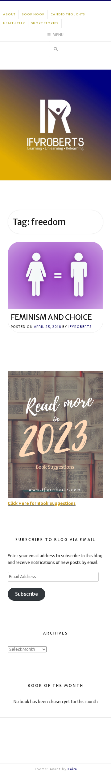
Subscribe (26, 594)
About (9, 14)
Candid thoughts (68, 14)
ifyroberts (80, 327)
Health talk (14, 23)
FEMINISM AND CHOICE (51, 317)
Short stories (44, 23)
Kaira (72, 769)
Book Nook (33, 14)
